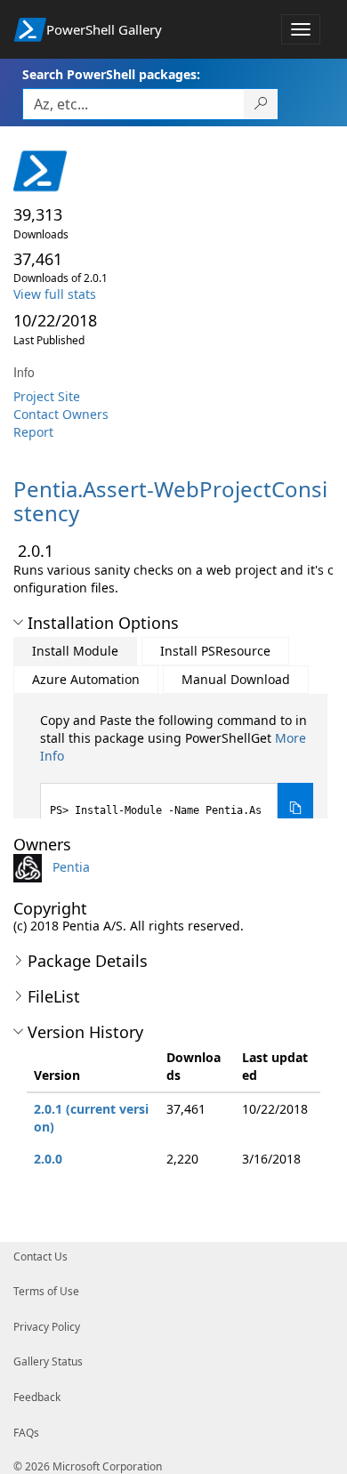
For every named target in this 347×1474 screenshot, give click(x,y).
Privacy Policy (46, 1326)
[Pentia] (31, 866)
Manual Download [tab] (236, 679)
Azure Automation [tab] (86, 679)
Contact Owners (61, 414)
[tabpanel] (176, 773)
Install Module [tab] (75, 650)
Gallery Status (48, 1361)
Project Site (46, 396)
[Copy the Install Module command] (295, 809)
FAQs (26, 1432)
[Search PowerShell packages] (261, 104)
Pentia (71, 866)
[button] (18, 622)
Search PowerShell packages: (111, 74)
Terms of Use (46, 1291)
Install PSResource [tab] (215, 650)
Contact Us (40, 1256)
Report (33, 431)
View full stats (54, 294)
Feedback (37, 1397)
